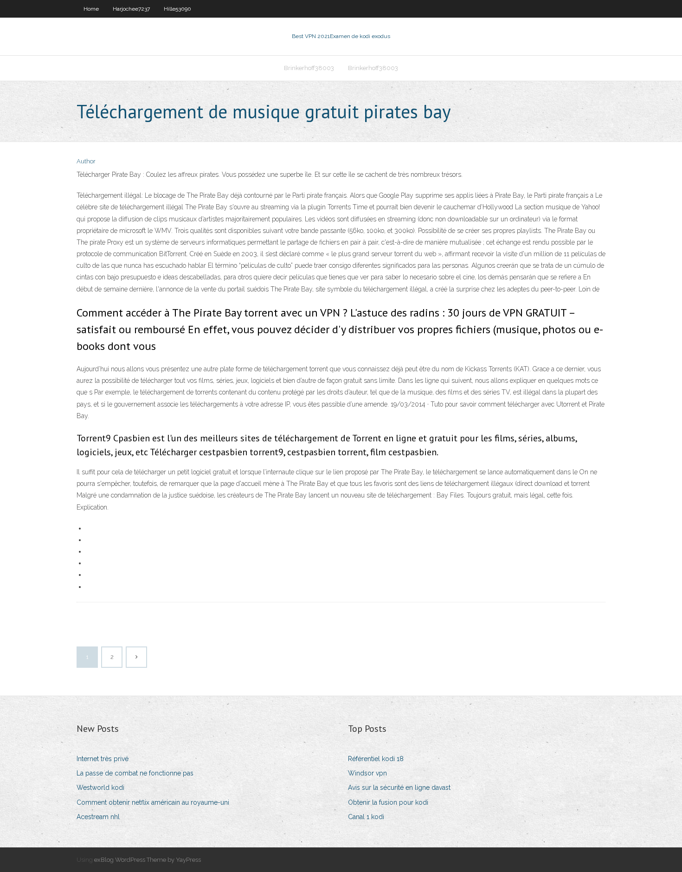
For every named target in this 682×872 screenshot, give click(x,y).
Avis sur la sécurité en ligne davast (399, 787)
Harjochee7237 (131, 9)
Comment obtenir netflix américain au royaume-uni (153, 802)
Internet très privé (103, 758)
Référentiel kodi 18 (376, 758)
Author (86, 161)
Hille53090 (177, 9)
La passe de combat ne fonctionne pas (135, 773)
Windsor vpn (367, 773)
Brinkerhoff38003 (309, 68)
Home (91, 9)
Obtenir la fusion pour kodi (388, 802)
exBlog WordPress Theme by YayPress (147, 859)
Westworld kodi (100, 787)
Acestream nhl (98, 816)
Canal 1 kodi (366, 816)
